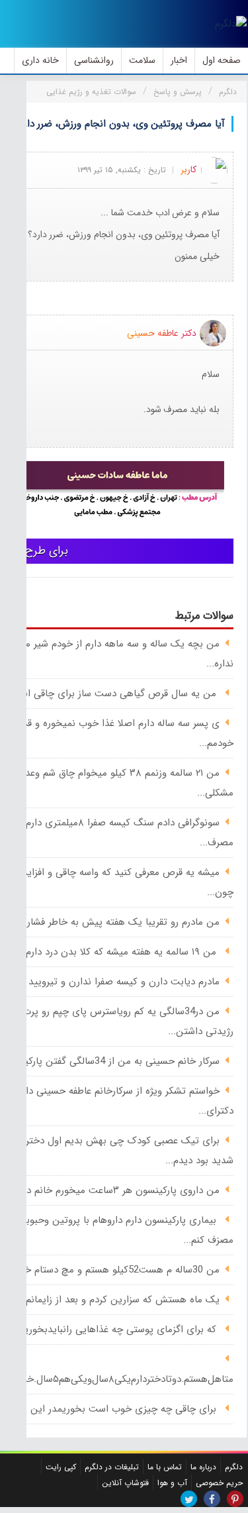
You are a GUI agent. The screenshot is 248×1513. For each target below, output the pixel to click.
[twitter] (189, 1498)
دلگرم (234, 1467)
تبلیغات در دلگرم (112, 1467)
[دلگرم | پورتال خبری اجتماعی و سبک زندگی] (231, 24)
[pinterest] (235, 1498)
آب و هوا (172, 1483)
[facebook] (212, 1498)
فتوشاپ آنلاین (125, 1483)
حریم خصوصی (219, 1483)
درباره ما (203, 1467)
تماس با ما (164, 1467)
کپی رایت (61, 1467)
